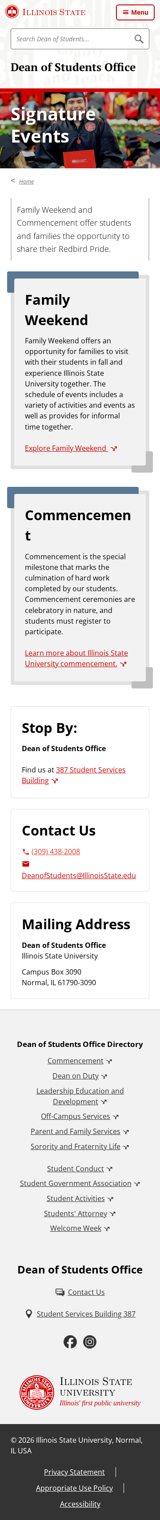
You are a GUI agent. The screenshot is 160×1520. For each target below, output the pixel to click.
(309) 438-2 (50, 851)
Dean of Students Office (73, 67)
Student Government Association (76, 1183)
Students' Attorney (75, 1213)
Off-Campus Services (75, 1116)
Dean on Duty (75, 1076)
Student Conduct (75, 1169)
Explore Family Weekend (66, 448)
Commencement (76, 1061)
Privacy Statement (74, 1472)
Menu (139, 12)
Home (26, 181)
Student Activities (76, 1198)
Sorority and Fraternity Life (75, 1146)
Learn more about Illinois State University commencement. (76, 658)
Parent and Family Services (75, 1131)
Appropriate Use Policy (74, 1488)
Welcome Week (75, 1228)
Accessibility (80, 1504)
